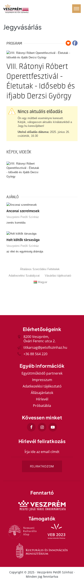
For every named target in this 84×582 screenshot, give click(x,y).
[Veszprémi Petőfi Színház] (16, 8)
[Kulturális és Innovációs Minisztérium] (42, 550)
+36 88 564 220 (35, 354)
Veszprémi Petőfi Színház (22, 217)
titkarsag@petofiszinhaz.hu (45, 347)
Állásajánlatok (42, 393)
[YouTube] (52, 427)
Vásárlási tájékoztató (58, 275)
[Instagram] (42, 427)
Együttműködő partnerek (42, 373)
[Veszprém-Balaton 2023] (56, 531)
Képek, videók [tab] (18, 152)
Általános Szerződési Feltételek (40, 269)
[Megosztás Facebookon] (75, 43)
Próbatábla (42, 405)
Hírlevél (42, 399)
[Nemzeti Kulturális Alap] (22, 531)
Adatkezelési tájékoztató (42, 386)
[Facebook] (31, 427)
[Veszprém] (42, 505)
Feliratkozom (42, 466)
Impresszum (42, 380)
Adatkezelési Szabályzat (24, 275)
